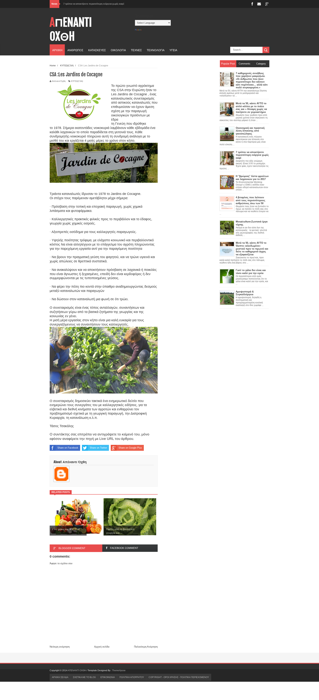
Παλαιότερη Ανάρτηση (146, 646)
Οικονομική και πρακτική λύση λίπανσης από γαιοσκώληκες (250, 131)
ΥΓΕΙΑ (173, 50)
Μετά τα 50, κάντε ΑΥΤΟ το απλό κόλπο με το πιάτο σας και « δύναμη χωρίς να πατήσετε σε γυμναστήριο (251, 107)
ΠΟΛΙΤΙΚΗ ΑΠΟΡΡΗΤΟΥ (131, 677)
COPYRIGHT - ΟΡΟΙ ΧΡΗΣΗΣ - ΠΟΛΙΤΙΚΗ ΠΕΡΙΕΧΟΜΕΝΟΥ (179, 677)
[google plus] (267, 4)
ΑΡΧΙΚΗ (57, 50)
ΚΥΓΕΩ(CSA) (77, 81)
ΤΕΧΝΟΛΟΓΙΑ (155, 50)
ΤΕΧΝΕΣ (136, 50)
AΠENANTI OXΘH (71, 29)
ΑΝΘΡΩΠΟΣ (75, 50)
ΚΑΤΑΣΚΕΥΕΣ (97, 50)
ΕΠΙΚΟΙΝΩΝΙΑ (107, 677)
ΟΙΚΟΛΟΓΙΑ (118, 50)
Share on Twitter (98, 447)
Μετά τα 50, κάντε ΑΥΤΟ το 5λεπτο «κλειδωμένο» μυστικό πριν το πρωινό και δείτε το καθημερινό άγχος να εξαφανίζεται (252, 248)
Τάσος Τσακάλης (62, 426)
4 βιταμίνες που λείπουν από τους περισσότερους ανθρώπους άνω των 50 (250, 200)
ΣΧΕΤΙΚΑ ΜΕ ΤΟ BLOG (84, 677)
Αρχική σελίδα (101, 646)
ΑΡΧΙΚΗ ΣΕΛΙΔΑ (60, 677)
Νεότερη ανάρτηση (60, 646)
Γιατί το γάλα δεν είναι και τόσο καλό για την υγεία (251, 272)
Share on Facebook (67, 447)
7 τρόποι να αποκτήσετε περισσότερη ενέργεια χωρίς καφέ (93, 4)
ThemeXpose (119, 670)
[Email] (259, 4)
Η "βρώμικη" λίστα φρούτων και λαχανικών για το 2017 (252, 177)
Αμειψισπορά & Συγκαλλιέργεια (245, 293)
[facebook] (252, 4)
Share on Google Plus (130, 447)
